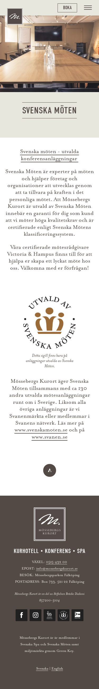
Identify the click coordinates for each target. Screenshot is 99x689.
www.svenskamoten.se (41, 429)
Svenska (42, 668)
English (57, 668)
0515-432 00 (56, 562)
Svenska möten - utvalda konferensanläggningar (49, 155)
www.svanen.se (50, 437)
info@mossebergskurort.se (57, 568)
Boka (67, 8)
